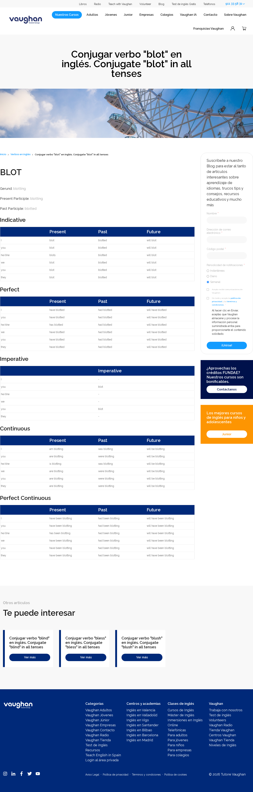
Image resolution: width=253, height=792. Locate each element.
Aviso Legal (92, 774)
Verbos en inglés (21, 154)
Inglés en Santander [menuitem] (142, 725)
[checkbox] (227, 276)
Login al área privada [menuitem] (102, 760)
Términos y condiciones (146, 774)
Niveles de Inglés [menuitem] (222, 745)
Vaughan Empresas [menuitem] (100, 725)
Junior (128, 14)
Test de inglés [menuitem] (96, 745)
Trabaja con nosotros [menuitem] (225, 710)
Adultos (92, 14)
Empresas (146, 14)
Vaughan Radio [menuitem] (97, 735)
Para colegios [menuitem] (178, 755)
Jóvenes (111, 14)
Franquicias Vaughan (208, 28)
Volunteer (145, 4)
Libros (83, 4)
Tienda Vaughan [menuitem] (221, 730)
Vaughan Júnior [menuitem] (97, 720)
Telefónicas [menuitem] (177, 730)
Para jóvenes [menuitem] (178, 740)
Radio (97, 4)
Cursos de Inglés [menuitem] (181, 710)
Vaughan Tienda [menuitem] (98, 740)
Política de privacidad (115, 774)
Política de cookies (175, 774)
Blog (161, 4)
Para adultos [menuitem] (177, 735)
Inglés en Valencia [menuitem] (140, 710)
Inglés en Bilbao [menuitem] (139, 730)
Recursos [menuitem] (92, 750)
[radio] (227, 270)
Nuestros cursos (67, 14)
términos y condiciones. (224, 303)
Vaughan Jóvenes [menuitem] (99, 715)
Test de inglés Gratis (184, 4)
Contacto (210, 14)
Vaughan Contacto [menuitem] (100, 730)
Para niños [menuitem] (176, 745)
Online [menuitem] (173, 725)
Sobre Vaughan (235, 14)
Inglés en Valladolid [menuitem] (141, 715)
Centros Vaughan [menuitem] (222, 735)
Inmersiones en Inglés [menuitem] (185, 720)
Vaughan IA (188, 14)
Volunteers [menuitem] (217, 720)
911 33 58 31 (233, 3)
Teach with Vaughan (120, 4)
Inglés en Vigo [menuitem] (137, 720)
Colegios (166, 14)
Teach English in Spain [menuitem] (103, 755)
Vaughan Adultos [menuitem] (98, 710)
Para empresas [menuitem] (180, 750)
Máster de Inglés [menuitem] (181, 715)
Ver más (30, 657)
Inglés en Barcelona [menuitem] (142, 735)
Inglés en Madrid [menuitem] (139, 740)
